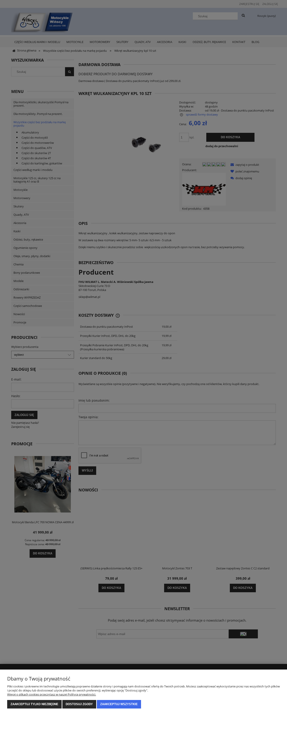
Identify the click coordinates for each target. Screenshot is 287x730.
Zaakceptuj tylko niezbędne (34, 704)
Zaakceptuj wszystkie (119, 704)
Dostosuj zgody (79, 704)
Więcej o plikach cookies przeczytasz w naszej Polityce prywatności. (51, 694)
